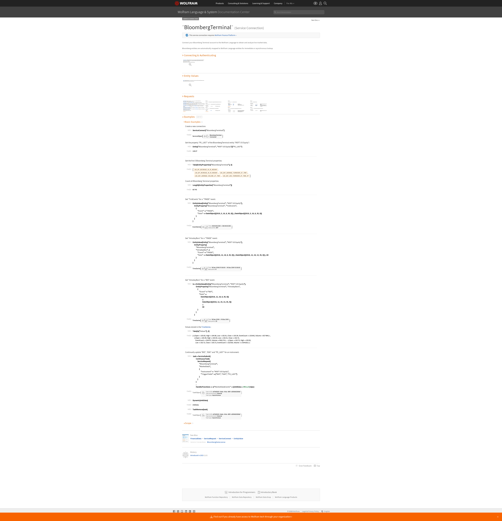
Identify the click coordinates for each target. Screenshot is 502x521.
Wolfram (296, 511)
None (211, 110)
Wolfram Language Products (286, 497)
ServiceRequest (191, 102)
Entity (183, 80)
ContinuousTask (188, 105)
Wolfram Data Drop (263, 497)
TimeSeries (205, 327)
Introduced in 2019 (198, 455)
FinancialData (195, 438)
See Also (314, 20)
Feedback (305, 465)
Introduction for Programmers (242, 492)
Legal (304, 511)
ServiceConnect (225, 438)
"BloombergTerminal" (189, 103)
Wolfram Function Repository (216, 497)
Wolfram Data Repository (242, 497)
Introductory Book (269, 492)
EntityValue (238, 438)
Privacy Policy (313, 511)
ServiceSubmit (184, 103)
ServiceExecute (184, 102)
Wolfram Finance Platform (225, 35)
